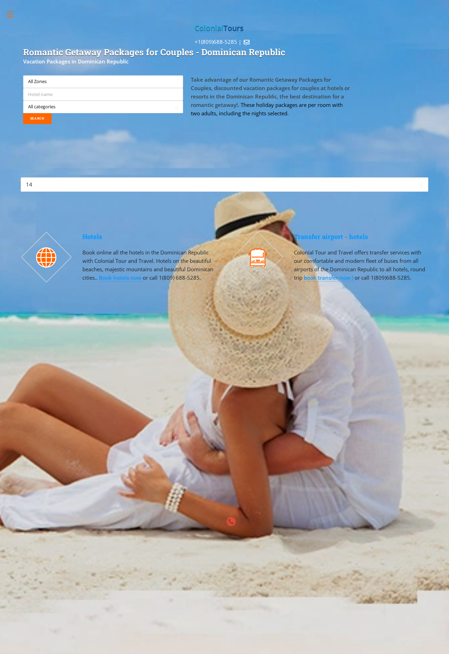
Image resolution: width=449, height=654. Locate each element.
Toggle (14, 14)
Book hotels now (121, 277)
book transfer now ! (329, 277)
